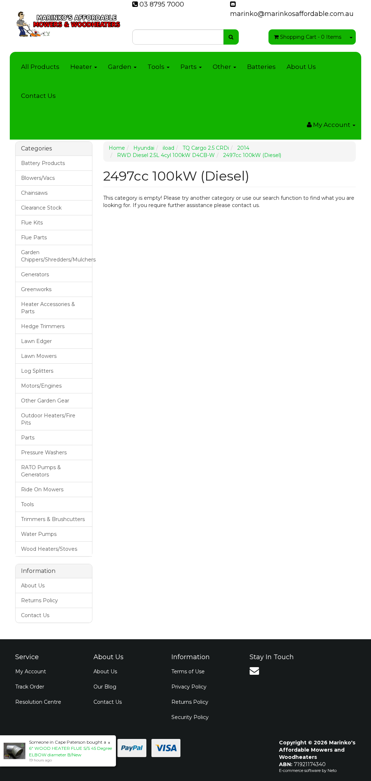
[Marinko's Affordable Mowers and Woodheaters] (68, 21)
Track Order (29, 686)
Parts (189, 66)
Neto (332, 770)
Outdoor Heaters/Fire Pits (48, 419)
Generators (35, 274)
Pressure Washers (44, 452)
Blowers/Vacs (38, 178)
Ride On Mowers (42, 489)
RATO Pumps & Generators (41, 471)
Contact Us (38, 95)
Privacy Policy (189, 686)
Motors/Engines (41, 386)
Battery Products (43, 163)
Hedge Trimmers (42, 326)
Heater (81, 66)
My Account (30, 671)
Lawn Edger (36, 341)
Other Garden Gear (45, 400)
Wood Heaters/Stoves (49, 549)
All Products (40, 66)
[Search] (231, 37)
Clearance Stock (41, 207)
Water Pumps (39, 534)
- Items (310, 37)
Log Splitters (37, 371)
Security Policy (190, 717)
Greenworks (36, 289)
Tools (156, 66)
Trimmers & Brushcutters (53, 519)
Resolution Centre (38, 702)
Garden (120, 66)
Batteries (261, 66)
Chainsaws (34, 193)
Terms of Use (188, 671)
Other (223, 66)
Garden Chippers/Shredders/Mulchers (56, 256)
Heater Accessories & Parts (48, 308)
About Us (301, 66)
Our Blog (104, 686)
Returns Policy (39, 600)
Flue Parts (34, 237)
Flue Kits (32, 222)
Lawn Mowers (39, 356)
